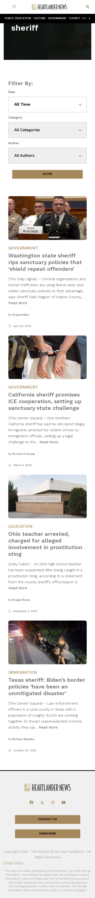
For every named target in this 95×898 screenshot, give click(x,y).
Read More (17, 303)
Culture (39, 18)
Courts (74, 18)
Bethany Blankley (23, 739)
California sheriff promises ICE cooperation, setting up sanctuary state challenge (44, 401)
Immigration (22, 672)
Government (57, 18)
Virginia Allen (20, 314)
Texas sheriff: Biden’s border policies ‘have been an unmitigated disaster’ (46, 687)
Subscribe (47, 833)
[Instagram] (52, 803)
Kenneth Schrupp (23, 453)
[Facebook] (31, 803)
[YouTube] (64, 803)
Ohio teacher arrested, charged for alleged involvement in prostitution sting (45, 544)
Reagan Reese (21, 599)
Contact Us (47, 819)
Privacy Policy (14, 862)
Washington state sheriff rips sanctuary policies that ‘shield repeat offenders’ (45, 262)
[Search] (87, 7)
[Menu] (15, 7)
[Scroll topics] (88, 18)
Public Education (18, 18)
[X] (42, 803)
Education (20, 526)
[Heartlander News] (49, 7)
